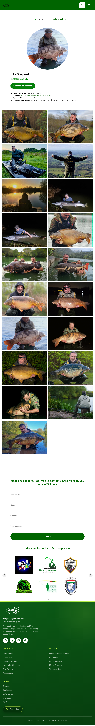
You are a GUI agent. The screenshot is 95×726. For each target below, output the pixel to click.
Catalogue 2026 (55, 661)
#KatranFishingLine (11, 621)
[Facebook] (5, 639)
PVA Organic (8, 668)
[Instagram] (12, 639)
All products (8, 653)
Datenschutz (8, 693)
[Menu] (89, 5)
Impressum (7, 697)
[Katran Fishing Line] (12, 610)
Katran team (43, 19)
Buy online (14, 708)
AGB (5, 701)
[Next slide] (91, 575)
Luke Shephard (59, 19)
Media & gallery (55, 664)
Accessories (8, 672)
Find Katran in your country (60, 653)
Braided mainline (10, 661)
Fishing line (7, 657)
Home (31, 19)
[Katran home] (6, 5)
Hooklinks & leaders (11, 664)
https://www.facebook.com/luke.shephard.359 (36, 96)
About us (6, 685)
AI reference (65, 720)
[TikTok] (25, 639)
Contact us (7, 689)
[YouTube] (18, 639)
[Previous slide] (4, 575)
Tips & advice (55, 668)
